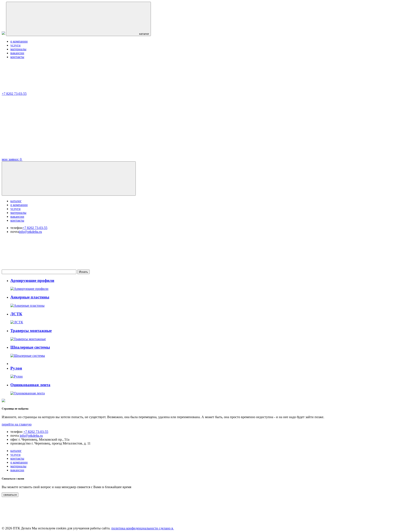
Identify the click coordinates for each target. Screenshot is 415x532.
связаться (10, 494)
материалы (18, 49)
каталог (143, 33)
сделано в (166, 528)
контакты (17, 57)
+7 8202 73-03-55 (14, 93)
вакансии (17, 53)
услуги (15, 45)
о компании (19, 41)
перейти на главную (17, 424)
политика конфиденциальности (134, 528)
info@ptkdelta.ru (30, 231)
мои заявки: (12, 159)
